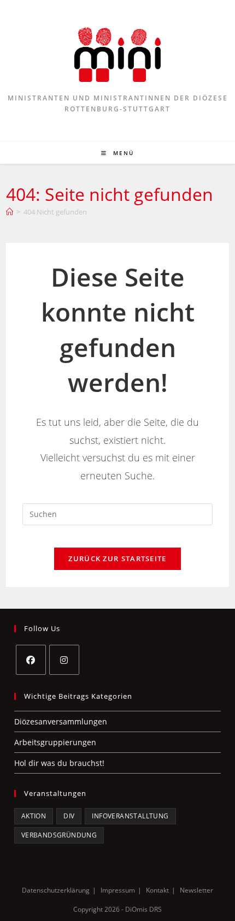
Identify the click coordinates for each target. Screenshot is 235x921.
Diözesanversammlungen (60, 721)
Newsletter (196, 890)
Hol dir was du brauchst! (59, 763)
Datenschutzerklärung (56, 890)
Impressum (118, 890)
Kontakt (157, 890)
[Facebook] (31, 660)
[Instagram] (64, 660)
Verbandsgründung (59, 835)
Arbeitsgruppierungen (55, 742)
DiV (68, 816)
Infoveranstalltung (130, 816)
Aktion (33, 816)
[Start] (9, 212)
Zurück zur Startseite (117, 558)
